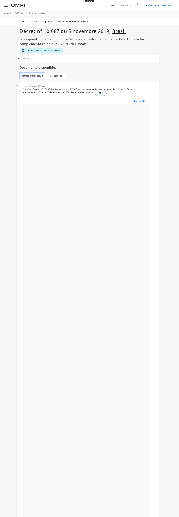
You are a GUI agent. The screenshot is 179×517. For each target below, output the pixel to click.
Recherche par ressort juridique (73, 21)
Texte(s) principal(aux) (32, 75)
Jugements (48, 21)
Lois (24, 21)
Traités (34, 21)
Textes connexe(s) (55, 75)
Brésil (119, 31)
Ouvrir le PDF (139, 101)
